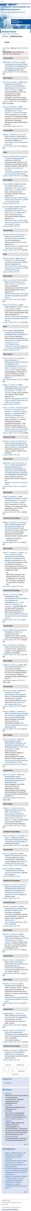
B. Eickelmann (23, 366)
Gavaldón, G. (7, 906)
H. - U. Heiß (20, 602)
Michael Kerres (15, 34)
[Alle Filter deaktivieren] (13, 54)
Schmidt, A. (14, 690)
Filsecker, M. (6, 441)
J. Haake (19, 110)
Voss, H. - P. (14, 390)
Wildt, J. (20, 390)
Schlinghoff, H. (16, 604)
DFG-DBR (8, 1111)
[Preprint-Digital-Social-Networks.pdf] (21, 620)
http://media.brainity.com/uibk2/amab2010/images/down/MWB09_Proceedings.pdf (16, 999)
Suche (8, 42)
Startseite (4, 34)
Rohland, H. (13, 417)
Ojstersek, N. (14, 552)
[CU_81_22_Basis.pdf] (21, 654)
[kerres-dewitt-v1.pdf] (21, 764)
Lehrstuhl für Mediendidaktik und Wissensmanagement (15, 11)
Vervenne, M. (13, 234)
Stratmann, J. (22, 358)
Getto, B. (14, 463)
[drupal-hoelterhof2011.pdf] (21, 146)
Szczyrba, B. (8, 392)
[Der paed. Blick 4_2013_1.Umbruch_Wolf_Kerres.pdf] (21, 72)
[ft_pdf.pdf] (21, 1042)
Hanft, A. (24, 188)
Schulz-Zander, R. (10, 370)
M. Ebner (18, 940)
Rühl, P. (19, 818)
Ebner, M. (8, 90)
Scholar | (6, 72)
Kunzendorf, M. (21, 1030)
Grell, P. (21, 368)
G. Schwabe (23, 500)
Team (9, 34)
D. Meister (20, 307)
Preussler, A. (14, 82)
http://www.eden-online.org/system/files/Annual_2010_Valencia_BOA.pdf (16, 922)
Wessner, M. (18, 112)
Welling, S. (18, 411)
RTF (23, 48)
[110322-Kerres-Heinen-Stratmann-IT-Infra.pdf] (24, 379)
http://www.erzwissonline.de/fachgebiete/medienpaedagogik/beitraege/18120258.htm (16, 318)
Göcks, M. (13, 818)
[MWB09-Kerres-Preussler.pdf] (21, 1003)
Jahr (4, 50)
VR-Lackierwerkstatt (11, 1136)
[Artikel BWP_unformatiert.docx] (21, 250)
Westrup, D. (23, 234)
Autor (4, 48)
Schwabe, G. (9, 112)
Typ (8, 48)
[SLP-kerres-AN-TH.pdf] (21, 729)
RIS (27, 48)
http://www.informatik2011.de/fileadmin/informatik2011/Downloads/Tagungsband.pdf (16, 616)
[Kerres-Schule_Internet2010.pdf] (21, 639)
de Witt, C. (14, 739)
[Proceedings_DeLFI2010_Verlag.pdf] (21, 845)
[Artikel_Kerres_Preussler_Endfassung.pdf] (21, 101)
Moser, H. (8, 368)
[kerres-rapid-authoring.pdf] (21, 486)
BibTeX (19, 48)
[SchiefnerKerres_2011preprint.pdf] (24, 680)
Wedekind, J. (9, 411)
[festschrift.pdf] (5, 103)
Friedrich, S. (22, 417)
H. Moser (21, 747)
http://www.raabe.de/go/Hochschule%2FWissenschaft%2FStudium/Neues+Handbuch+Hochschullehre (16, 400)
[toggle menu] (29, 1)
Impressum (6, 1200)
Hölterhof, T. (6, 134)
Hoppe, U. (8, 837)
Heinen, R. (12, 358)
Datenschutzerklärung (11, 1202)
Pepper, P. (8, 604)
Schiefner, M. (7, 665)
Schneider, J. (9, 606)
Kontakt (5, 1204)
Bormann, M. (23, 441)
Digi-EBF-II (8, 1105)
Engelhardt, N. (7, 463)
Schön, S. (15, 90)
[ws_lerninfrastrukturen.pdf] (21, 433)
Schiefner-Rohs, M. (15, 156)
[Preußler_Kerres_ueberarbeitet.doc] (21, 322)
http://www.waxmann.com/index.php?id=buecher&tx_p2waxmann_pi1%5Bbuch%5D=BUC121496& (16, 199)
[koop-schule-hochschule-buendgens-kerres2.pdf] (21, 1025)
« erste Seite (8, 1065)
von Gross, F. (22, 284)
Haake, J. (17, 502)
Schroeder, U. (22, 835)
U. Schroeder (14, 894)
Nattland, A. (14, 107)
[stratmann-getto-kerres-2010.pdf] (21, 825)
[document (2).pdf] (24, 798)
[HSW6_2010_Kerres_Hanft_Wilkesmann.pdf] (21, 973)
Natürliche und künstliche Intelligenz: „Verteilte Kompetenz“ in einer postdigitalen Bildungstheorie (16, 1178)
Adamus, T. (6, 552)
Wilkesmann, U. (9, 190)
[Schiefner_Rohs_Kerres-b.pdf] (21, 299)
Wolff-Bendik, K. (7, 62)
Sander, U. (13, 284)
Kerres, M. (17, 62)
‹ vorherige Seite (20, 1065)
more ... (26, 1144)
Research (8, 1083)
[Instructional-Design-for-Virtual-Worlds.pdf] (21, 949)
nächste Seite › (21, 1071)
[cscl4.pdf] (21, 512)
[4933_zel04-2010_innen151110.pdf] (21, 865)
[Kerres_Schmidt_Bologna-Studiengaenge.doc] (21, 706)
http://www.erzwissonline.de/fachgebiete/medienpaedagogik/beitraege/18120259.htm (16, 295)
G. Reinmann (22, 88)
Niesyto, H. (14, 368)
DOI (4, 126)
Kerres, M (5, 184)
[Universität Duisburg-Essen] (21, 23)
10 (12, 1071)
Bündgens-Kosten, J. (9, 1013)
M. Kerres (18, 188)
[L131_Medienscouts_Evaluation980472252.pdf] (21, 176)
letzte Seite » (15, 1074)
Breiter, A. (13, 407)
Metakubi (8, 1093)
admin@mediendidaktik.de (10, 1209)
